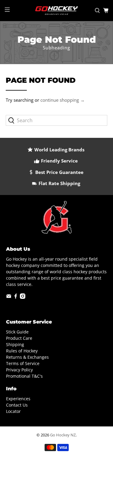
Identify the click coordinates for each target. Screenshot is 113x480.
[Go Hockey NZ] (56, 11)
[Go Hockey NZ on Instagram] (22, 297)
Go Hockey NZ (63, 435)
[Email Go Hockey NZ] (8, 297)
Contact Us (17, 405)
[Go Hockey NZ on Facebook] (15, 297)
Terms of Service (22, 363)
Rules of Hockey (22, 351)
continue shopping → (62, 100)
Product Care (19, 338)
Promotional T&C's (24, 376)
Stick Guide (17, 332)
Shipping (15, 344)
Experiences (18, 398)
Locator (13, 411)
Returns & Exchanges (27, 357)
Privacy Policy (19, 370)
